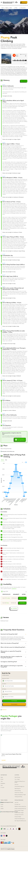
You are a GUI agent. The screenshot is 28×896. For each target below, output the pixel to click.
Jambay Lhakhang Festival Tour (20, 808)
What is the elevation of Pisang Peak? (10, 643)
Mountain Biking (18, 790)
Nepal (7, 7)
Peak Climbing (11, 8)
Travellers (4, 683)
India (2, 785)
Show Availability (14, 704)
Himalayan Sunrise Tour (19, 814)
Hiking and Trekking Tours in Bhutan (20, 782)
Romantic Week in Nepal (19, 810)
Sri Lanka (2, 787)
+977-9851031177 (21, 440)
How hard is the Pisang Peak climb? (9, 634)
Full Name (4, 689)
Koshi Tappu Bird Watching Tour (20, 820)
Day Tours (16, 784)
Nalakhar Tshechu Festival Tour (20, 806)
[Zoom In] (22, 462)
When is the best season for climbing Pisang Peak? (13, 647)
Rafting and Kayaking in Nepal (20, 794)
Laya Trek (16, 802)
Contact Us (14, 588)
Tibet (2, 781)
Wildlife (2, 808)
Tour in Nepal (17, 779)
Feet (6, 459)
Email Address (5, 694)
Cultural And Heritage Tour (19, 786)
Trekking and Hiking (18, 796)
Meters (2, 459)
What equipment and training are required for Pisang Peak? (12, 666)
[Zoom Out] (24, 462)
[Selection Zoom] (26, 462)
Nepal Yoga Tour (18, 788)
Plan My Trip (25, 2)
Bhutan (2, 779)
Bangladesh (3, 783)
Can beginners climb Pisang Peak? (9, 661)
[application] (14, 483)
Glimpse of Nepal (18, 816)
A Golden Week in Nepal (19, 812)
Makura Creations (11, 849)
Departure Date (5, 678)
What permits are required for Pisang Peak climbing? (11, 652)
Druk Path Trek (17, 804)
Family (2, 806)
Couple (2, 804)
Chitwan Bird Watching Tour (20, 818)
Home (3, 7)
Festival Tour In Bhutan (19, 792)
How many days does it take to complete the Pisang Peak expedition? (11, 657)
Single (2, 802)
